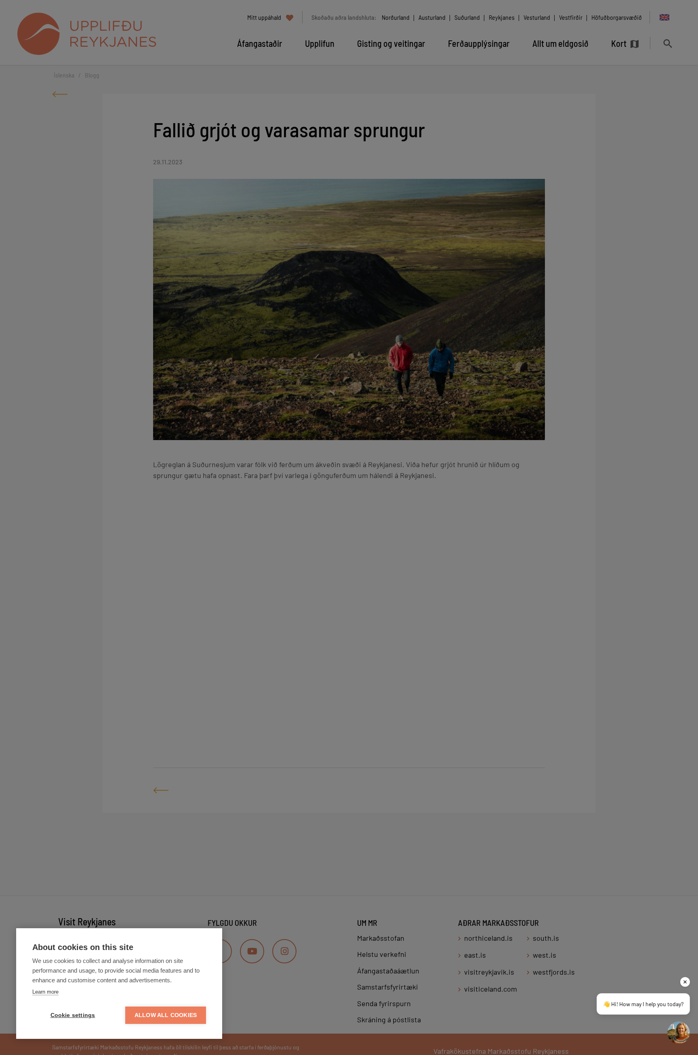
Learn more (45, 992)
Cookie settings (72, 1015)
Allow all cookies (166, 1015)
